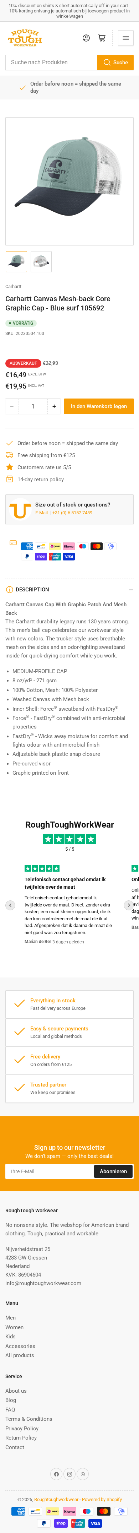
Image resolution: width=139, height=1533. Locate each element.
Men (10, 1318)
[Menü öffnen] (126, 38)
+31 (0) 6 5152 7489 (72, 512)
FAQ (10, 1410)
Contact (14, 1447)
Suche (120, 62)
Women (14, 1327)
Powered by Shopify (102, 1499)
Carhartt (13, 286)
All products (19, 1355)
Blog (10, 1400)
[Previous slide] (10, 905)
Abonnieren (113, 1171)
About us (16, 1391)
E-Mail (42, 512)
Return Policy (21, 1438)
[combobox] (69, 62)
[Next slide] (129, 905)
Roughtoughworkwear (56, 1499)
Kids (10, 1336)
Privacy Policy (21, 1428)
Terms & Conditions (28, 1419)
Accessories (20, 1346)
